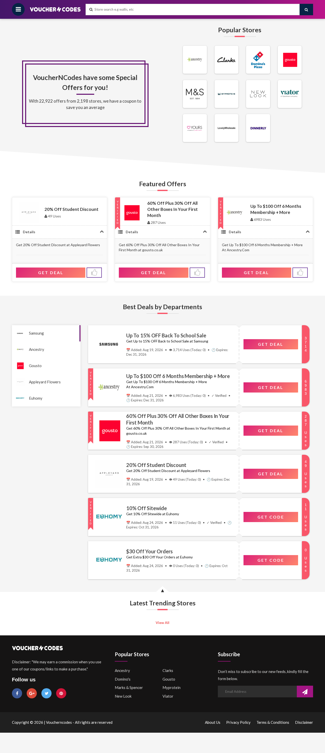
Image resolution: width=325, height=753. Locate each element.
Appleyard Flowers (45, 382)
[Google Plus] (32, 693)
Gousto (35, 365)
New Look (123, 696)
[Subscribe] (305, 692)
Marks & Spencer (129, 687)
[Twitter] (46, 693)
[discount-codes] (195, 72)
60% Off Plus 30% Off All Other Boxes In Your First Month (172, 209)
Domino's (123, 679)
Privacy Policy (238, 722)
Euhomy (35, 398)
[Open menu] (18, 9)
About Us (212, 722)
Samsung (36, 333)
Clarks (167, 670)
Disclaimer (304, 722)
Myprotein (171, 687)
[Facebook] (17, 693)
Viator (167, 696)
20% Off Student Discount (71, 209)
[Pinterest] (61, 693)
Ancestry (36, 349)
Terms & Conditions (272, 722)
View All (162, 622)
